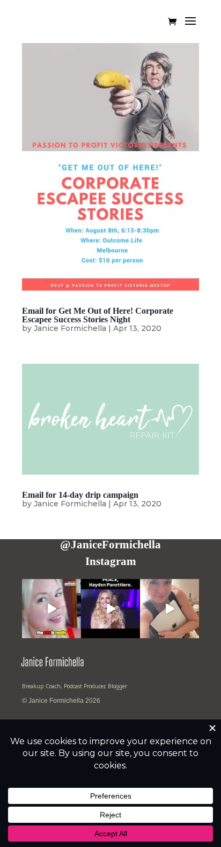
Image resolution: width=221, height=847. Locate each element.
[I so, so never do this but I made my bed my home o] (169, 608)
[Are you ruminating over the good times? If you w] (51, 608)
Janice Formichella (70, 328)
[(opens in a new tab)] (110, 167)
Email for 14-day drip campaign (80, 494)
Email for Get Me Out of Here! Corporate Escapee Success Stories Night (97, 315)
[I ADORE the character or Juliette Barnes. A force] (110, 608)
